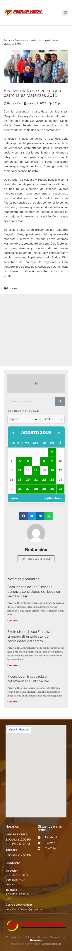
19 (19, 479)
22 (44, 479)
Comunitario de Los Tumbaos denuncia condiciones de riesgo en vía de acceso (33, 591)
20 (28, 479)
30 (52, 489)
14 (36, 470)
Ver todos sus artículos (36, 558)
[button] (65, 13)
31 (60, 489)
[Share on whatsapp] (48, 516)
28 (36, 489)
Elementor (36, 940)
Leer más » (13, 620)
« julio (14, 498)
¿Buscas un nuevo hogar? (36, 943)
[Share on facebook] (23, 516)
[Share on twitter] (32, 516)
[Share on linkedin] (40, 516)
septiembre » (53, 498)
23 (52, 479)
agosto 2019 (36, 432)
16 (52, 470)
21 (36, 479)
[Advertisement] (36, 330)
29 (44, 489)
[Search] (60, 401)
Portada (8, 40)
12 (19, 470)
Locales (12, 288)
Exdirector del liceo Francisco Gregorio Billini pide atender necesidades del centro (30, 636)
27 (28, 489)
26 (20, 489)
